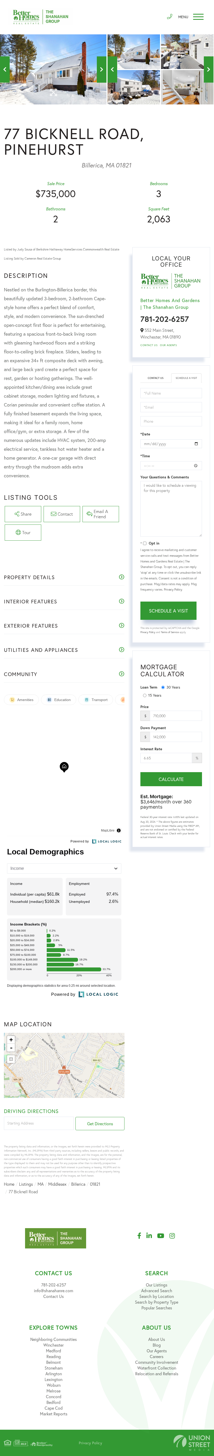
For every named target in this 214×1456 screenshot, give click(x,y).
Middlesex (57, 1184)
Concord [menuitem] (53, 1396)
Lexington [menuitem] (53, 1379)
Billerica (78, 1184)
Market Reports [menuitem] (53, 1413)
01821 (95, 1184)
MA (41, 1184)
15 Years (154, 695)
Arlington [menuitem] (53, 1373)
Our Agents (168, 345)
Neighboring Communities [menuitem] (53, 1339)
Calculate (171, 779)
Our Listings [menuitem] (156, 1285)
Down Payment (153, 728)
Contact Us (148, 345)
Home (9, 1184)
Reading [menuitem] (53, 1356)
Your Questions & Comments (164, 477)
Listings (26, 1184)
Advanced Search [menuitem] (156, 1290)
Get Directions (100, 1123)
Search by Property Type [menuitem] (156, 1302)
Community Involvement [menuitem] (156, 1362)
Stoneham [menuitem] (54, 1368)
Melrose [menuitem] (53, 1390)
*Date (145, 434)
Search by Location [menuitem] (156, 1296)
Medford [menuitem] (53, 1350)
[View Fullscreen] (11, 1059)
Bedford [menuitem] (53, 1402)
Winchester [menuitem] (53, 1345)
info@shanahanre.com (53, 1290)
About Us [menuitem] (156, 1339)
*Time (145, 456)
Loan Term (148, 687)
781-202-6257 (164, 319)
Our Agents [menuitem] (157, 1350)
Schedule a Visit (186, 378)
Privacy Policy (173, 589)
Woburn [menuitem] (54, 1385)
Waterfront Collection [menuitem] (156, 1368)
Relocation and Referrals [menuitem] (156, 1373)
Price (144, 706)
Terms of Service (170, 632)
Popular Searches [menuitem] (156, 1307)
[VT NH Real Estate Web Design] (192, 1443)
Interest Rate (151, 749)
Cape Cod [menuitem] (54, 1408)
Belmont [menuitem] (53, 1362)
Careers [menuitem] (156, 1356)
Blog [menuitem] (157, 1345)
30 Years (173, 687)
